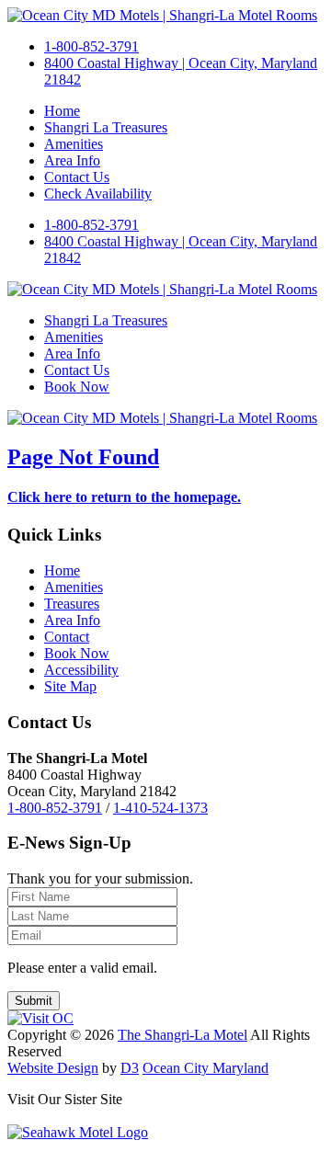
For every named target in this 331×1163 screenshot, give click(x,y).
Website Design (52, 1068)
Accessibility (81, 670)
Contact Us (76, 177)
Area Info (72, 160)
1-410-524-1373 (160, 807)
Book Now (76, 386)
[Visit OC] (40, 1018)
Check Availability (98, 193)
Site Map (70, 686)
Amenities (73, 144)
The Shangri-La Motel (182, 1035)
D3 (129, 1068)
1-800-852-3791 (91, 46)
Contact (66, 636)
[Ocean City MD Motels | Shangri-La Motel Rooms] (162, 15)
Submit (33, 1001)
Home (62, 111)
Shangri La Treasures (105, 127)
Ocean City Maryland (205, 1068)
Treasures (71, 603)
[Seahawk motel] (77, 1132)
